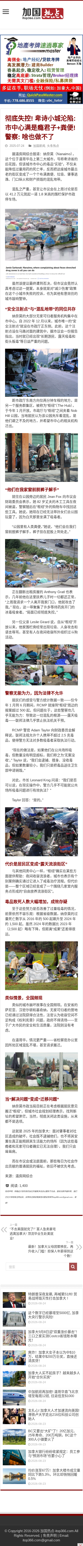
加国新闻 (39, 146)
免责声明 (50, 1535)
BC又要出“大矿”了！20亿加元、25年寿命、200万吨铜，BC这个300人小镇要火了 (52, 1435)
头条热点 (53, 146)
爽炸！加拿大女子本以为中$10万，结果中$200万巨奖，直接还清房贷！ (52, 1356)
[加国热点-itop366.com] (41, 11)
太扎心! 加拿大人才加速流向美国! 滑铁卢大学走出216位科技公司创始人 (53, 1414)
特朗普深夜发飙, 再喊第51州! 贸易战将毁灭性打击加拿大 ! (52, 1296)
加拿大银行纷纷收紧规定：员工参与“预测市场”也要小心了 (54, 1454)
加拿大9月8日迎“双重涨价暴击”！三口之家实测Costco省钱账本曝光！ (53, 1336)
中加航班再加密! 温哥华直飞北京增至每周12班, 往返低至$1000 (53, 1394)
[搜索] (73, 1267)
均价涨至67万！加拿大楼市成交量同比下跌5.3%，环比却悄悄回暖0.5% (54, 1474)
